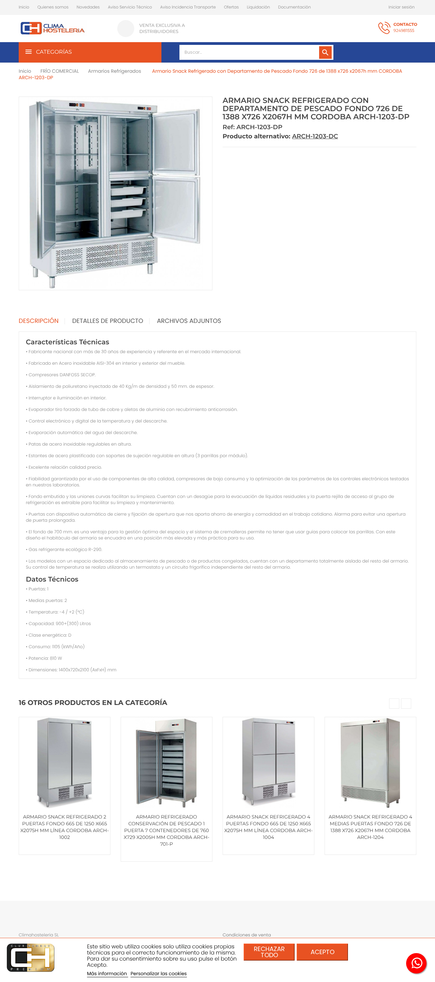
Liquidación (258, 7)
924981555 (405, 27)
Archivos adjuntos (189, 321)
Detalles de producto (107, 321)
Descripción (38, 321)
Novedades (88, 7)
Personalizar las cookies (158, 973)
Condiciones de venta (247, 935)
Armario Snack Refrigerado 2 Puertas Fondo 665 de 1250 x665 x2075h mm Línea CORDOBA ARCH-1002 (64, 827)
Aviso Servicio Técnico (130, 7)
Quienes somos (53, 7)
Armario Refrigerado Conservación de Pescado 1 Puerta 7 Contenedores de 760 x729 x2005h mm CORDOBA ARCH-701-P (166, 830)
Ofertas (231, 7)
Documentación (294, 7)
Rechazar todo (269, 952)
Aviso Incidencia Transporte (188, 7)
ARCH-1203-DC (315, 136)
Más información (107, 973)
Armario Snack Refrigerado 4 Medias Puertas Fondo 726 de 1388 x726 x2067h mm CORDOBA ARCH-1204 (370, 827)
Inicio (24, 7)
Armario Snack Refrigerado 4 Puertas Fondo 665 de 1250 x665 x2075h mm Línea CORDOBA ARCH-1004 (268, 827)
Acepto (322, 952)
